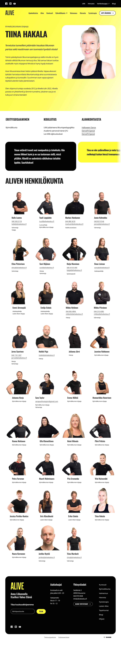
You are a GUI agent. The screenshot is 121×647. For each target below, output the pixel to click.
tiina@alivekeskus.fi (74, 557)
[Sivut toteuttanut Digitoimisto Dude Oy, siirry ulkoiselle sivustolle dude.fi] (107, 637)
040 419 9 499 (72, 268)
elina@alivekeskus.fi (19, 268)
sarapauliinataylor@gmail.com (46, 401)
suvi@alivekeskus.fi (47, 268)
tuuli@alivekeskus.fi (46, 221)
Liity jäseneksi (106, 13)
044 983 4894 (71, 311)
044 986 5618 (70, 221)
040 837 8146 (99, 221)
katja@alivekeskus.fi (74, 270)
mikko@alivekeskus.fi (102, 314)
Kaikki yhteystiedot (81, 604)
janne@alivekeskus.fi (102, 224)
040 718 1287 (16, 355)
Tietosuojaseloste (50, 637)
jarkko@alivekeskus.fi (47, 557)
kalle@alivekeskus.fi (19, 224)
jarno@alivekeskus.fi (19, 358)
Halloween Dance (89, 127)
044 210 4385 (99, 311)
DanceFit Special (88, 131)
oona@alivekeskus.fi (101, 268)
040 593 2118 (17, 221)
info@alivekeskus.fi (80, 599)
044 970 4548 (78, 596)
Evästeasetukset (64, 637)
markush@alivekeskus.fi (74, 224)
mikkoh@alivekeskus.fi (74, 314)
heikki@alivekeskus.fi (47, 355)
